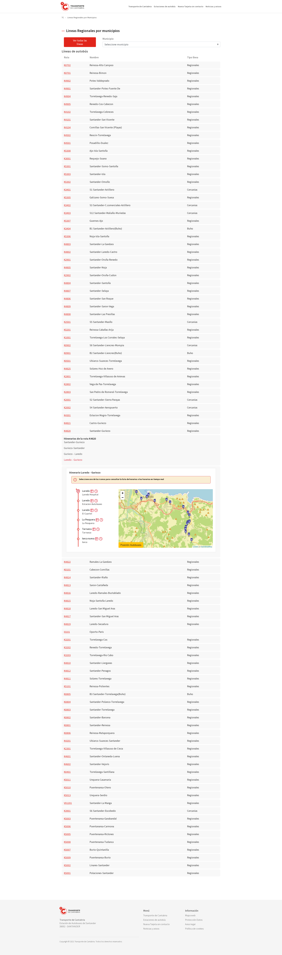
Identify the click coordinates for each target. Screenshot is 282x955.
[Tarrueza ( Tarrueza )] (154, 501)
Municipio (108, 38)
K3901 (67, 810)
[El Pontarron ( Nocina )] (188, 513)
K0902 (67, 345)
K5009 (67, 857)
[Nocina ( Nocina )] (189, 515)
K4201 (67, 740)
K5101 (67, 686)
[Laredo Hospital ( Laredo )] (136, 492)
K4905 (67, 104)
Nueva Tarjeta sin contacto (190, 6)
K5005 (67, 834)
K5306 (67, 236)
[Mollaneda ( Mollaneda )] (170, 502)
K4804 (67, 283)
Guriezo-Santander (74, 448)
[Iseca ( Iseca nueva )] (166, 500)
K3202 (67, 647)
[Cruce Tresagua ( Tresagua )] (187, 524)
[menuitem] (162, 915)
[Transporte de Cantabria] (72, 6)
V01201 (68, 803)
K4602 (67, 764)
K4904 (67, 96)
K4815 (67, 600)
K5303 (67, 174)
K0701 (67, 73)
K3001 (67, 158)
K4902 (67, 80)
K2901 (67, 259)
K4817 (67, 616)
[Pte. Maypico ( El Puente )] (189, 535)
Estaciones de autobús (165, 6)
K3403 (67, 213)
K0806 (67, 733)
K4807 (67, 290)
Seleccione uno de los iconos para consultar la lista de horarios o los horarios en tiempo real (121, 479)
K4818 (67, 608)
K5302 (67, 182)
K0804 (67, 702)
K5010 (67, 787)
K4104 (67, 127)
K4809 (67, 306)
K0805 (67, 694)
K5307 (67, 220)
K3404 (67, 228)
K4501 (67, 143)
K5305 (67, 197)
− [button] (123, 497)
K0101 (67, 569)
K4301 (67, 415)
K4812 (67, 670)
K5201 (67, 329)
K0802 (67, 717)
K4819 (67, 624)
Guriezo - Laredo (73, 454)
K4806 (67, 298)
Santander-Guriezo (74, 442)
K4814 (67, 577)
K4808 (67, 314)
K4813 (67, 585)
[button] (92, 490)
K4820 (67, 431)
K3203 (67, 655)
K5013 (67, 795)
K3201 (67, 639)
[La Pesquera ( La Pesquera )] (141, 499)
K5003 (67, 818)
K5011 (67, 779)
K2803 (67, 392)
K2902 (67, 275)
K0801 (67, 725)
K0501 (67, 360)
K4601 (67, 756)
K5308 (67, 150)
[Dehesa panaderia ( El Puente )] (185, 529)
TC (63, 17)
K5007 (67, 849)
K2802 (67, 384)
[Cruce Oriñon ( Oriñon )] (183, 507)
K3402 (67, 205)
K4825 (67, 368)
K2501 (67, 322)
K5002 (67, 865)
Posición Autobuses (130, 545)
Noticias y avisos (213, 6)
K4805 (67, 267)
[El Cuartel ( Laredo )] (147, 497)
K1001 (67, 337)
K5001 (67, 873)
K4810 (67, 663)
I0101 (67, 631)
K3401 (67, 189)
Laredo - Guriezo (73, 459)
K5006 (67, 826)
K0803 (67, 709)
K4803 (67, 244)
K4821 (67, 423)
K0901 (67, 353)
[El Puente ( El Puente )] (185, 532)
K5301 (67, 166)
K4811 (67, 678)
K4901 (67, 88)
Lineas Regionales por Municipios (82, 17)
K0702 (67, 65)
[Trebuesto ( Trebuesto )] (191, 540)
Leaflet (195, 546)
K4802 (67, 252)
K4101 (67, 119)
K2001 (67, 399)
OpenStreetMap (206, 546)
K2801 (67, 376)
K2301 (67, 748)
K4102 (67, 111)
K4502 (67, 135)
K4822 (67, 561)
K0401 (67, 772)
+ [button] (123, 493)
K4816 (67, 593)
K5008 (67, 842)
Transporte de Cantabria (140, 6)
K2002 (67, 407)
